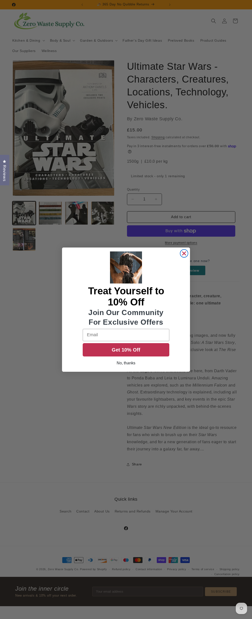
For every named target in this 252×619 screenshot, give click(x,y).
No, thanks (126, 363)
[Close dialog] (184, 253)
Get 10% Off (126, 350)
